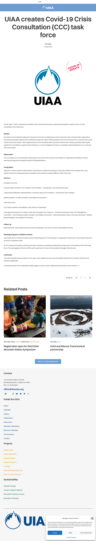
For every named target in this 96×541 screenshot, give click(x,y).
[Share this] (76, 277)
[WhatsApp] (93, 1)
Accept (55, 533)
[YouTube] (84, 1)
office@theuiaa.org (14, 389)
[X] (78, 1)
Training (33, 342)
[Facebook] (75, 1)
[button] (92, 518)
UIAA (37, 342)
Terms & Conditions (71, 537)
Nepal (13, 342)
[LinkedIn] (90, 1)
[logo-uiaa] (48, 7)
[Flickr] (87, 1)
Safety (18, 342)
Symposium (25, 342)
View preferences (86, 533)
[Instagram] (81, 1)
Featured (48, 44)
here (78, 266)
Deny (70, 533)
